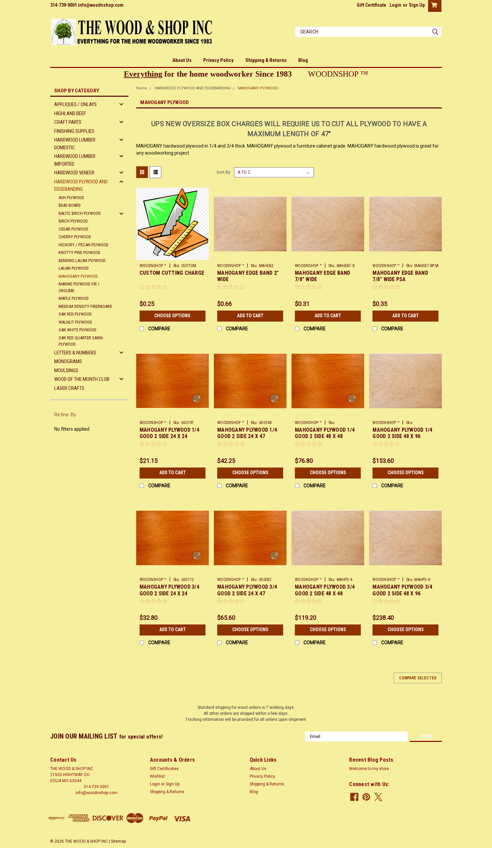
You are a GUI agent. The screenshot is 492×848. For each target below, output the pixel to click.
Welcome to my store (369, 768)
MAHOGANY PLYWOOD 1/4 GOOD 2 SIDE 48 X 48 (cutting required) (324, 436)
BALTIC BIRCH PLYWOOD (80, 213)
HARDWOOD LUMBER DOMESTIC (74, 144)
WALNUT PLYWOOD (75, 322)
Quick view (172, 255)
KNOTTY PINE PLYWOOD (79, 252)
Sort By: (224, 172)
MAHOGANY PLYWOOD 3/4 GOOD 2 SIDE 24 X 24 (169, 590)
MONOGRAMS (68, 361)
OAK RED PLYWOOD (75, 314)
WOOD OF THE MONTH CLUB (81, 379)
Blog (303, 60)
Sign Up (417, 5)
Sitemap (118, 841)
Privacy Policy (218, 60)
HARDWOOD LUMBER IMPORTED (74, 160)
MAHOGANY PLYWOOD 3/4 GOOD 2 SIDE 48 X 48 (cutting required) (324, 593)
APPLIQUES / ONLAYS (75, 104)
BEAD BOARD (70, 205)
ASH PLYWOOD (71, 197)
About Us (181, 60)
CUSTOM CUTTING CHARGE (172, 273)
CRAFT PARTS (67, 122)
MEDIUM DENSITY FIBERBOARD (85, 306)
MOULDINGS (66, 370)
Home (141, 88)
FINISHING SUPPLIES (74, 131)
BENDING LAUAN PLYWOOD (82, 260)
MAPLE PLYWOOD (74, 298)
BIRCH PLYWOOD (73, 221)
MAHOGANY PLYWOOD (78, 276)
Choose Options (172, 315)
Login (395, 5)
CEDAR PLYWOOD (73, 229)
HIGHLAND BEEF (70, 113)
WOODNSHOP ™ (153, 265)
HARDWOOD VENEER (74, 173)
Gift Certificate (371, 5)
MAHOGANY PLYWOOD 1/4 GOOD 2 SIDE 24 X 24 (169, 433)
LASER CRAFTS (69, 388)
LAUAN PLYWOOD (74, 268)
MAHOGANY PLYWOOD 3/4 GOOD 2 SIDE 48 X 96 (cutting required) (402, 593)
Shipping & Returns (265, 60)
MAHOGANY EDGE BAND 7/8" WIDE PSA (400, 276)
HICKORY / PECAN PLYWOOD (83, 244)
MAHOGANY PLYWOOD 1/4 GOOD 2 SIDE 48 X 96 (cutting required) (402, 436)
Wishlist (157, 776)
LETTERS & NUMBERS (75, 353)
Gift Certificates (164, 768)
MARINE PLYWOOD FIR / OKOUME (79, 287)
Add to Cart (250, 315)
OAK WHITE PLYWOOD (77, 329)
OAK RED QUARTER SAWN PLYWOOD (81, 341)
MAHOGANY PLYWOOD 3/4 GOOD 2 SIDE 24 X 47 (247, 590)
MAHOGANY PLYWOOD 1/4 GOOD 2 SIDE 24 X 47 (247, 433)
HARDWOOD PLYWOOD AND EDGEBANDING (81, 185)
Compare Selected (417, 678)
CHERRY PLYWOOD (75, 236)
